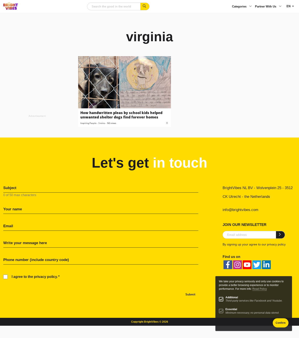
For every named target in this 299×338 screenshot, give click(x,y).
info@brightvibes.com (240, 210)
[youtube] (247, 264)
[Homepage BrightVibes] (10, 8)
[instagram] (237, 264)
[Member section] (167, 123)
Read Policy (259, 288)
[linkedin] (266, 264)
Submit (190, 294)
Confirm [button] (281, 322)
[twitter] (256, 264)
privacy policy (276, 244)
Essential (231, 309)
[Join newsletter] (280, 234)
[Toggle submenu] (250, 6)
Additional (231, 297)
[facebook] (227, 264)
